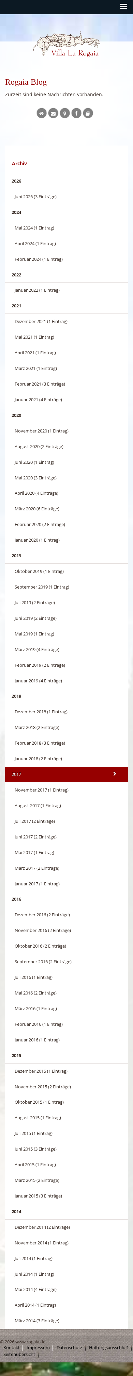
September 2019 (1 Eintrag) (42, 587)
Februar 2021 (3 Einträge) (40, 384)
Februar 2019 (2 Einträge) (40, 665)
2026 (16, 181)
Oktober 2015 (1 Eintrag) (39, 1102)
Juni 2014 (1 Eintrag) (34, 1274)
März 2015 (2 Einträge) (37, 1180)
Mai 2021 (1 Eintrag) (34, 337)
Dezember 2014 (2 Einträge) (42, 1227)
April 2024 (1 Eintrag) (35, 243)
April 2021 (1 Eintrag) (35, 353)
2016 (16, 899)
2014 (16, 1211)
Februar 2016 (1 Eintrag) (39, 1024)
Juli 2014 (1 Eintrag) (34, 1258)
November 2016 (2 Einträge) (43, 930)
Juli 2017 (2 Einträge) (35, 821)
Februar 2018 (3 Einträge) (40, 743)
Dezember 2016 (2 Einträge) (42, 915)
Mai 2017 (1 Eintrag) (34, 852)
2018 (16, 696)
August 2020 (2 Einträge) (39, 446)
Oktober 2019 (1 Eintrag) (39, 571)
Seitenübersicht (19, 1354)
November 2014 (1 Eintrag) (42, 1243)
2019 (16, 556)
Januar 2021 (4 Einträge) (38, 399)
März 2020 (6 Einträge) (37, 509)
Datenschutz (69, 1347)
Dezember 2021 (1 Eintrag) (41, 321)
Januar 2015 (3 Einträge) (38, 1196)
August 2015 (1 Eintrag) (38, 1118)
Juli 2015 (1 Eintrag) (34, 1133)
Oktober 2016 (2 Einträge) (40, 946)
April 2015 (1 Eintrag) (35, 1164)
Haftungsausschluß (108, 1347)
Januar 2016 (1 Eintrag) (37, 1040)
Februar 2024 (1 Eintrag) (39, 259)
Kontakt (11, 1347)
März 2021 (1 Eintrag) (36, 368)
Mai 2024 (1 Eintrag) (34, 228)
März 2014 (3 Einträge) (37, 1321)
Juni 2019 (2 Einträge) (36, 618)
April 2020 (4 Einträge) (36, 493)
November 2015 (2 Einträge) (43, 1087)
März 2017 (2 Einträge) (37, 868)
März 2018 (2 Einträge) (37, 727)
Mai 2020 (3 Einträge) (36, 478)
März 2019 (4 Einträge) (37, 649)
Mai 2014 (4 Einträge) (36, 1289)
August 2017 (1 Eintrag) (38, 805)
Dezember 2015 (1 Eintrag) (41, 1071)
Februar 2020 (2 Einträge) (40, 524)
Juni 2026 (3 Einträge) (36, 196)
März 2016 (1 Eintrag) (36, 1008)
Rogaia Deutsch (47, 63)
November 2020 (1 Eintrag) (42, 431)
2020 (16, 415)
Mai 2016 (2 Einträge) (36, 993)
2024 (16, 212)
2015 (16, 1055)
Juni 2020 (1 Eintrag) (34, 462)
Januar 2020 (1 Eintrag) (37, 540)
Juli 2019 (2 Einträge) (35, 602)
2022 (16, 275)
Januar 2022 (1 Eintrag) (37, 290)
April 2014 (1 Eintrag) (35, 1305)
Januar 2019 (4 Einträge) (38, 681)
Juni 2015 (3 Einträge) (36, 1149)
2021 (16, 306)
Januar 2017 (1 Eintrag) (37, 884)
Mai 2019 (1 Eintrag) (34, 634)
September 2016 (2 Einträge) (43, 961)
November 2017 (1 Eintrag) (42, 790)
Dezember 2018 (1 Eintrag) (41, 712)
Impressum (38, 1347)
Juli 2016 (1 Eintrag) (34, 977)
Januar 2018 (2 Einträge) (38, 758)
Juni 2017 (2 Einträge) (36, 837)
